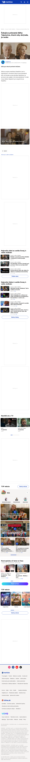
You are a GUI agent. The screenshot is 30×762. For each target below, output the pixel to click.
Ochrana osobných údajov (8, 708)
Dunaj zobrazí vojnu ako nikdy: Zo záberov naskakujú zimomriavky (19, 271)
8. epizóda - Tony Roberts (5, 576)
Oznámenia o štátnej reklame (9, 683)
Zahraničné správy (20, 703)
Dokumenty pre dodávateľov (9, 681)
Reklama (12, 678)
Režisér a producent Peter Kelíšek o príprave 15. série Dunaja (19, 257)
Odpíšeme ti (5, 692)
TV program (4, 676)
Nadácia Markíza (22, 690)
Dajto (7, 690)
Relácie (2, 29)
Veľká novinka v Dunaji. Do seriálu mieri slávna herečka (19, 304)
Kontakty (4, 703)
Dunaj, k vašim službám (10, 29)
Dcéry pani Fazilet (22, 428)
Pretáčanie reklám (13, 692)
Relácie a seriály (17, 676)
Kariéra (17, 678)
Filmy (24, 719)
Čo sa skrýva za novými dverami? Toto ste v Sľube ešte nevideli (22, 550)
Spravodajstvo (23, 717)
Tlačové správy (5, 678)
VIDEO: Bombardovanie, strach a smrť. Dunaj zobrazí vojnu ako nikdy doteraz (19, 311)
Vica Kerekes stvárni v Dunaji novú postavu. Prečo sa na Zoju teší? (19, 264)
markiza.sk (8, 61)
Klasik (14, 690)
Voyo (21, 578)
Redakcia (18, 708)
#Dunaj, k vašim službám (7, 154)
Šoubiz (10, 676)
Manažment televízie (23, 683)
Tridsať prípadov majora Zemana (21, 574)
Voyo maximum (5, 717)
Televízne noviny (14, 717)
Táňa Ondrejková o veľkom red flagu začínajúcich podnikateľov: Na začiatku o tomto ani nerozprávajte (19, 297)
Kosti (2, 428)
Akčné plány (23, 678)
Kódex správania (21, 681)
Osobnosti (24, 676)
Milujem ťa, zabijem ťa (6, 573)
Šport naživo (10, 719)
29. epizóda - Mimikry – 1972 (22, 576)
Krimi (11, 690)
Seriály (20, 719)
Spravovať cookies (14, 695)
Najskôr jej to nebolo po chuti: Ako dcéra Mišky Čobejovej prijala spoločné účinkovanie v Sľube (14, 515)
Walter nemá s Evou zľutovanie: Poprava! (13, 141)
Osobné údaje (5, 695)
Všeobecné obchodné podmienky (10, 706)
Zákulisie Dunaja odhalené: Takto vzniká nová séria (19, 289)
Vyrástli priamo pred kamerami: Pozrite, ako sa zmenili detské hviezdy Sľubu (14, 533)
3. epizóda (21, 429)
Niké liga (4, 719)
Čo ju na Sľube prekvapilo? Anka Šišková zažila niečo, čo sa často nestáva (7, 550)
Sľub (2, 512)
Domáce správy (11, 703)
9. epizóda (4, 429)
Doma (3, 690)
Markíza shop (22, 692)
